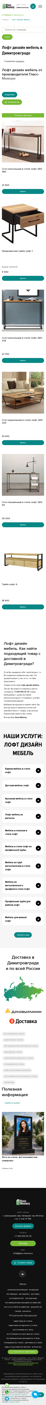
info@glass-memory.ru (13, 15)
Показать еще (23, 935)
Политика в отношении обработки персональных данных (23, 1364)
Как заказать (24, 1294)
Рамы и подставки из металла (17, 1070)
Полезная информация (17, 1290)
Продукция (33, 1290)
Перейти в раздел (12, 1103)
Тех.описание (31, 1298)
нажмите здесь (14, 1402)
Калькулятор (13, 102)
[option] (23, 1141)
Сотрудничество (16, 1298)
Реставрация (12, 1294)
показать (20, 61)
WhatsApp (23, 1243)
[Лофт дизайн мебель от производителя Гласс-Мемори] (23, 988)
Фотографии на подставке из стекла (20, 1076)
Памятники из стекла (13, 1040)
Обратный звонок (33, 6)
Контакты (27, 1311)
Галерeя (18, 1311)
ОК (40, 1395)
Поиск (7, 37)
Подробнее (10, 95)
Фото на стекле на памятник (16, 1307)
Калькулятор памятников (24, 1352)
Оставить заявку (24, 1263)
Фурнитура (9, 1082)
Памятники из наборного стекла (18, 1058)
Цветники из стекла (13, 1052)
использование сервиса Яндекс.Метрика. (14, 1395)
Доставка (35, 1294)
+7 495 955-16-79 (23, 1236)
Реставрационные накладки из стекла (21, 1046)
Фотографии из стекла (14, 1034)
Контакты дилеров (23, 1226)
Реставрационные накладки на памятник (23, 1303)
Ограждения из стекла (14, 1064)
